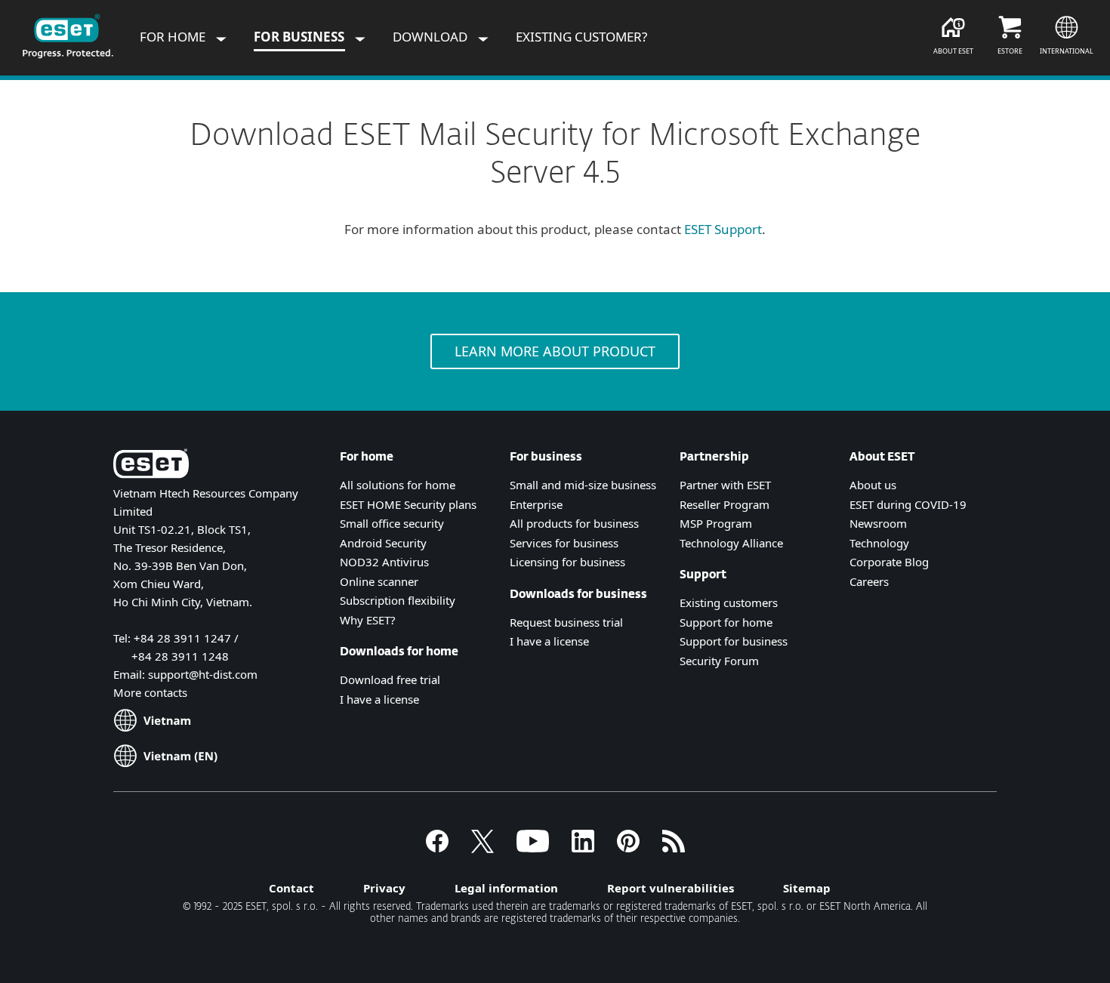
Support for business (734, 641)
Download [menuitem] (431, 36)
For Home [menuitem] (174, 36)
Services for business (564, 542)
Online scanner (379, 581)
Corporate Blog (889, 561)
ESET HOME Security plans (408, 504)
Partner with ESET (725, 484)
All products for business (574, 523)
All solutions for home (397, 484)
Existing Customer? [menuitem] (581, 36)
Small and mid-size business (583, 484)
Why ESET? (368, 619)
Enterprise (536, 504)
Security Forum (719, 660)
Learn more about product (555, 351)
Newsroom (878, 523)
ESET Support (723, 229)
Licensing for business (567, 561)
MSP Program (716, 523)
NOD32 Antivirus (384, 561)
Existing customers (729, 602)
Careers (869, 581)
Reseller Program (724, 504)
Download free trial (390, 679)
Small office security (392, 523)
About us (872, 484)
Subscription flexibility (397, 600)
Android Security (383, 542)
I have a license (379, 699)
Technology (879, 542)
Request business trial (566, 622)
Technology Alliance (731, 542)
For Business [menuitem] (300, 36)
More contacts (150, 692)
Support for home (726, 622)
